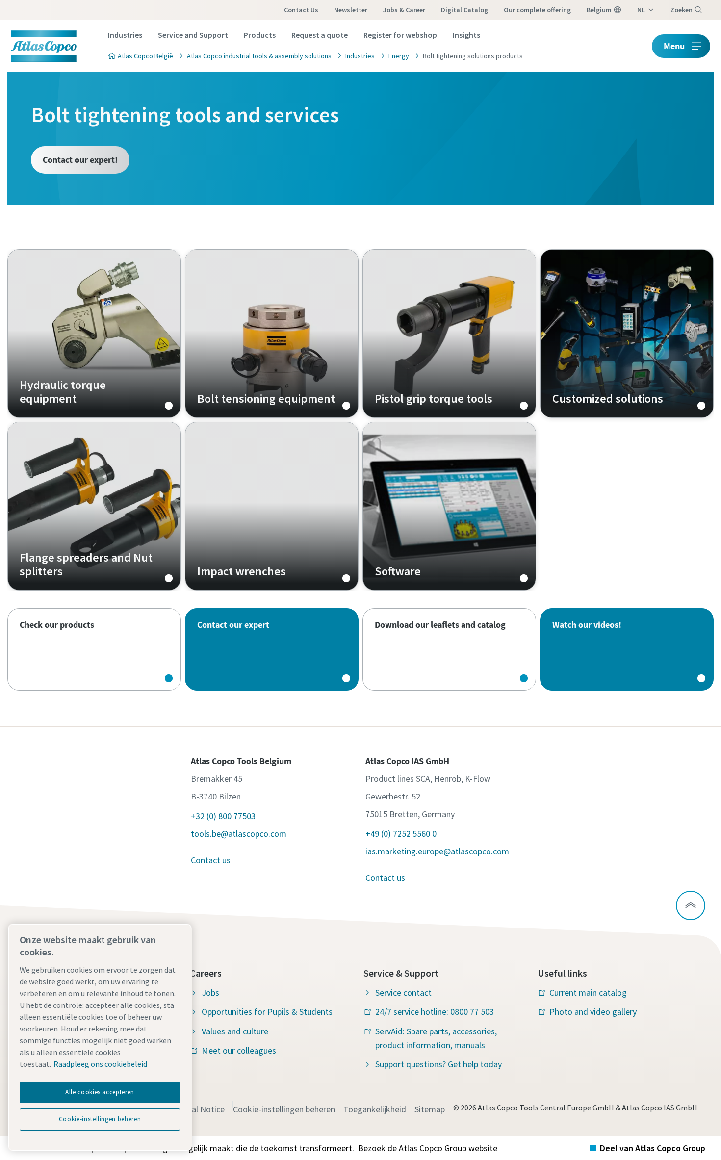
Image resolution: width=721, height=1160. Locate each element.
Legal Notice (201, 1109)
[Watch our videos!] (627, 649)
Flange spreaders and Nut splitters (94, 506)
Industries (125, 35)
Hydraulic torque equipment (94, 333)
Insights (466, 35)
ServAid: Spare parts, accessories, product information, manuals (436, 1038)
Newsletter (350, 9)
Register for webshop (400, 35)
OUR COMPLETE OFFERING (537, 9)
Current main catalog (588, 992)
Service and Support (193, 35)
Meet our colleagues (239, 1050)
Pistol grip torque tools (449, 333)
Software (449, 506)
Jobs (210, 992)
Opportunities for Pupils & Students (267, 1011)
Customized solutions (627, 333)
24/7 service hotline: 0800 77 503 (434, 1011)
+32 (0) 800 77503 (223, 816)
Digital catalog (464, 9)
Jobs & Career (404, 9)
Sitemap (429, 1109)
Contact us (301, 9)
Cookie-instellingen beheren (284, 1109)
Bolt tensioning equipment (271, 333)
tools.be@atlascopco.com (238, 833)
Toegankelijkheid (374, 1109)
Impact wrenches (271, 506)
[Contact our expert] (271, 649)
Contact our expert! (80, 159)
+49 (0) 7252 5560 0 (401, 833)
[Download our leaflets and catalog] (449, 649)
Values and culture (235, 1031)
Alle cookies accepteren (99, 1092)
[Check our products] (94, 649)
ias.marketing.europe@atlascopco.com (437, 851)
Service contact (403, 992)
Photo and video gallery (593, 1011)
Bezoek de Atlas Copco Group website (427, 1148)
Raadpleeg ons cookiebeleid (100, 1064)
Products (260, 35)
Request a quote (319, 35)
